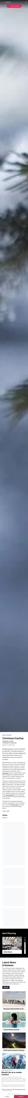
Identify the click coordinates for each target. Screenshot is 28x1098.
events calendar (10, 795)
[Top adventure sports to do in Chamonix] (14, 1063)
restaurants (5, 773)
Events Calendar (6, 735)
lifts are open (15, 804)
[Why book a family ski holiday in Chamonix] (14, 1001)
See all (5, 988)
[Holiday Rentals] (12, 945)
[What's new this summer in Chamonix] (14, 1042)
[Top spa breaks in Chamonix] (14, 1021)
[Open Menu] (26, 2)
